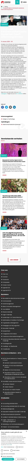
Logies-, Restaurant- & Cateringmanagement (9, 420)
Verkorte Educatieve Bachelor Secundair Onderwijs (14, 340)
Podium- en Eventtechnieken (11, 427)
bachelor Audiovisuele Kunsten (13, 363)
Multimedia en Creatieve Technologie (13, 320)
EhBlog (6, 6)
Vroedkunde (6, 349)
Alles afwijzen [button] (21, 459)
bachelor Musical (9, 384)
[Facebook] (2, 107)
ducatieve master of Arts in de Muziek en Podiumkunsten (15, 378)
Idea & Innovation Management (12, 306)
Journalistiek (6, 309)
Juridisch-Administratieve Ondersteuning (14, 417)
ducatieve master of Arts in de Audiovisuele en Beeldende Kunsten (14, 373)
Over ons (5, 274)
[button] (14, 456)
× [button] (26, 431)
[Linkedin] (14, 107)
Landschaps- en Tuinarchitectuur (12, 317)
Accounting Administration (10, 403)
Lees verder (14, 260)
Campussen (6, 282)
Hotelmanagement (8, 304)
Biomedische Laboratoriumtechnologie (14, 298)
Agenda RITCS (7, 290)
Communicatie (7, 301)
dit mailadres (19, 93)
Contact (5, 277)
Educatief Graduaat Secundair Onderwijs (14, 411)
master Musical (9, 387)
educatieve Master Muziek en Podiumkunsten (13, 393)
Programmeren (7, 429)
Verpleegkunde (7, 343)
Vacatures (6, 279)
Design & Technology (9, 119)
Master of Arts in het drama (12, 370)
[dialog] (14, 446)
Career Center (7, 285)
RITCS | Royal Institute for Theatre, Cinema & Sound (15, 359)
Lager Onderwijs (7, 315)
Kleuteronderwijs (7, 312)
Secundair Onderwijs (8, 328)
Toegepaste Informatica (10, 334)
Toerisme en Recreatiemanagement (13, 336)
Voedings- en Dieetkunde (10, 346)
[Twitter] (6, 107)
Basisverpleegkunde (8, 409)
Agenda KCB (6, 288)
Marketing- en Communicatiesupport (13, 424)
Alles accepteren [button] (7, 459)
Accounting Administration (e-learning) (14, 406)
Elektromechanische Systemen (11, 124)
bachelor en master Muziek (12, 389)
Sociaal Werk (6, 331)
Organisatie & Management (10, 323)
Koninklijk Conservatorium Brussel (12, 381)
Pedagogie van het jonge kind (11, 325)
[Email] (10, 107)
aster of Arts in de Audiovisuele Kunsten (14, 366)
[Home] (5, 2)
